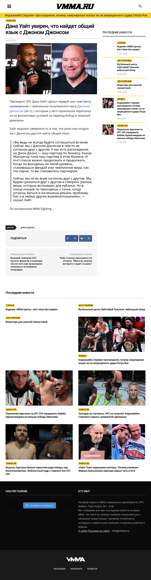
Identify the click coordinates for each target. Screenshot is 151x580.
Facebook (92, 569)
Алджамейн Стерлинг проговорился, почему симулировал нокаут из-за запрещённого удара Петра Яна (76, 15)
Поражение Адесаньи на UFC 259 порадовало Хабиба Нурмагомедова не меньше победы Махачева (131, 134)
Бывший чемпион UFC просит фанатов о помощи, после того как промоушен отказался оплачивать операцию (26, 264)
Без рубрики (124, 61)
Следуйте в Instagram (41, 505)
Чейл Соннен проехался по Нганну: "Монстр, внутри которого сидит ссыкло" (75, 261)
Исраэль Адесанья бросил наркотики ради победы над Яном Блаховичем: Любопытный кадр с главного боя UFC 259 (38, 471)
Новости (10, 21)
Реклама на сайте (99, 531)
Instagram (59, 569)
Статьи (121, 43)
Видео (121, 99)
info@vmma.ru (120, 531)
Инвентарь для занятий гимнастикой (129, 86)
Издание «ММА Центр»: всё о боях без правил (129, 48)
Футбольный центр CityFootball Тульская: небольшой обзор (128, 67)
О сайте (82, 531)
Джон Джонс (28, 228)
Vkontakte (76, 569)
